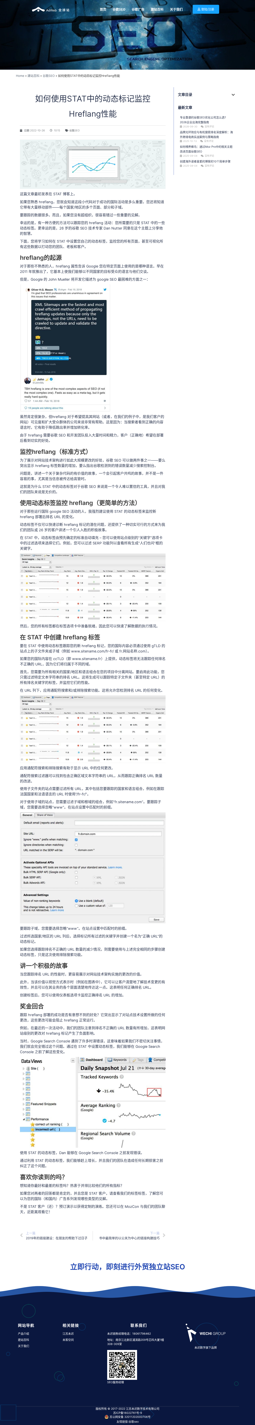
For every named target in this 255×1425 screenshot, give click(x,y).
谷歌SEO (49, 76)
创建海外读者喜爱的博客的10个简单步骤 (205, 161)
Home (20, 76)
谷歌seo (133, 1421)
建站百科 (33, 76)
